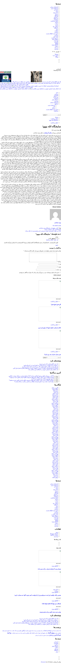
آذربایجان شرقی (54, 7)
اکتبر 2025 (55, 402)
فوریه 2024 (55, 430)
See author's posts (57, 225)
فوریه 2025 (55, 413)
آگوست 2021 (55, 472)
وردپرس (56, 536)
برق (39, 630)
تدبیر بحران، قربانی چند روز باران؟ (52, 354)
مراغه (21, 633)
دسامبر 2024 (55, 416)
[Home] (60, 90)
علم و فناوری (54, 37)
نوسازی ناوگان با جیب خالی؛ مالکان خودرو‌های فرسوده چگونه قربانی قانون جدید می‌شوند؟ (31, 377)
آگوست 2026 (55, 388)
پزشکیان (51, 635)
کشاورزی (44, 635)
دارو (6, 630)
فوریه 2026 (55, 396)
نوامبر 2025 (55, 400)
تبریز (30, 630)
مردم (19, 633)
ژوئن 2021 (55, 474)
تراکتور (23, 630)
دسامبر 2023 (55, 432)
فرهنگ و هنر (55, 39)
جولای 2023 (55, 439)
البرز (54, 106)
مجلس (27, 633)
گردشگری (37, 635)
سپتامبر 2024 (55, 420)
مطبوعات (53, 228)
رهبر (57, 29)
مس (17, 633)
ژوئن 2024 (55, 424)
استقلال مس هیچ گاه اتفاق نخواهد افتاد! (51, 603)
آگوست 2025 (55, 404)
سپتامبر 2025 (55, 403)
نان (11, 633)
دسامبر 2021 (55, 466)
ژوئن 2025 (55, 407)
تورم (18, 630)
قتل (30, 633)
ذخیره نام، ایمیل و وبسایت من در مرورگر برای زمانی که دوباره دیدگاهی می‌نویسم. (39, 272)
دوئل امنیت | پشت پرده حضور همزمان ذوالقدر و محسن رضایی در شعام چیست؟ (33, 381)
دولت (3, 630)
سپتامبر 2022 (55, 453)
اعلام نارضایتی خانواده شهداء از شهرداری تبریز (49, 327)
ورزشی (56, 47)
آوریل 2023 (55, 444)
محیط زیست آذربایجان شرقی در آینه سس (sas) (49, 569)
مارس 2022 (55, 462)
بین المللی (55, 96)
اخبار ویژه (55, 12)
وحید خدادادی (57, 222)
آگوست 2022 (55, 455)
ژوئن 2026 (55, 390)
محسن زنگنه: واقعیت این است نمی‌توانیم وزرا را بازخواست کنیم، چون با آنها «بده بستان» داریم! (38, 595)
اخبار (57, 11)
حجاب (13, 630)
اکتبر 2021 (55, 469)
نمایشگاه (48, 228)
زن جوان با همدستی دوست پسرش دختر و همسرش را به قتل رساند (43, 231)
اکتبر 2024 (55, 418)
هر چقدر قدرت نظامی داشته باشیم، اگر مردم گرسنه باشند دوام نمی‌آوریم (40, 366)
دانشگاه (56, 28)
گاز (41, 635)
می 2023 (56, 442)
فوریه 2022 (55, 463)
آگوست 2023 (55, 438)
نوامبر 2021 (55, 467)
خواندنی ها (55, 26)
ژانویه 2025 (55, 414)
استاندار (49, 630)
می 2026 (56, 392)
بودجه (35, 630)
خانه (57, 92)
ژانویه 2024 (55, 431)
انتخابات (45, 630)
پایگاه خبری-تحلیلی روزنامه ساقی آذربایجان (45, 66)
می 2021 (56, 476)
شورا (39, 633)
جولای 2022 (55, 456)
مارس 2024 (55, 428)
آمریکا (55, 630)
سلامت (56, 30)
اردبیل (56, 14)
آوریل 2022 (55, 460)
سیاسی (56, 35)
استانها (56, 15)
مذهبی (56, 46)
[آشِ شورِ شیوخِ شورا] (50, 297)
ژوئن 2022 (55, 458)
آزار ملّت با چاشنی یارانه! (52, 229)
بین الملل (56, 18)
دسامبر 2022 (55, 449)
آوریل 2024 (55, 427)
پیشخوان (56, 19)
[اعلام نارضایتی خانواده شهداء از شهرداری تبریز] (50, 320)
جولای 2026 (55, 389)
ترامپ (27, 630)
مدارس (24, 633)
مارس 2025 (55, 411)
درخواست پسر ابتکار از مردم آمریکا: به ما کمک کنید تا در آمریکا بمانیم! (41, 365)
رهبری (56, 633)
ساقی (46, 633)
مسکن (14, 633)
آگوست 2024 (55, 421)
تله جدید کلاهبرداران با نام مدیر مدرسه (48, 364)
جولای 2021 (55, 473)
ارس (53, 630)
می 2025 (56, 409)
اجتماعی (56, 9)
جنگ (16, 630)
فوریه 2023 (55, 446)
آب (60, 630)
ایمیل (59, 267)
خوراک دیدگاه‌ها (54, 535)
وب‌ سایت (58, 269)
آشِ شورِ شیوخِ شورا (56, 304)
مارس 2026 (55, 395)
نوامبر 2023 (55, 434)
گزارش (56, 42)
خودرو (8, 630)
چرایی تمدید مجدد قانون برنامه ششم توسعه (50, 612)
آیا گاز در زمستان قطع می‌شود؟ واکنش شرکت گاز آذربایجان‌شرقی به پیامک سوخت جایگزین (31, 376)
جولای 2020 (55, 477)
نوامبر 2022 (55, 451)
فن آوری (56, 40)
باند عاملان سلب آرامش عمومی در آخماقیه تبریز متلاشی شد (15, 88)
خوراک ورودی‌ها (54, 533)
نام (60, 264)
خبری (56, 25)
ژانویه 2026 (55, 397)
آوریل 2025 (55, 410)
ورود (57, 532)
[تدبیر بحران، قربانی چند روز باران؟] (50, 347)
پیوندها (56, 54)
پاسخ (57, 245)
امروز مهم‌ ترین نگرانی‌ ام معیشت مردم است (42, 378)
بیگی (33, 630)
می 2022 (56, 459)
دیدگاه (59, 261)
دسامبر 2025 (55, 399)
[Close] (60, 0)
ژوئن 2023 (55, 441)
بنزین (37, 630)
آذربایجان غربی (54, 8)
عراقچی (36, 633)
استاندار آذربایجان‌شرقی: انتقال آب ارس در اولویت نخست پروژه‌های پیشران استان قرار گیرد (35, 368)
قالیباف (33, 633)
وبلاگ (56, 57)
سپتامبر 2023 (55, 437)
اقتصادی (56, 16)
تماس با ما (55, 55)
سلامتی (56, 32)
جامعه (56, 22)
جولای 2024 (55, 423)
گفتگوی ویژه (55, 44)
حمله (11, 630)
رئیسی (59, 633)
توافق (20, 630)
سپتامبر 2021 (55, 470)
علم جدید (56, 36)
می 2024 (56, 425)
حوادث (56, 23)
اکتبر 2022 (55, 452)
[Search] (60, 113)
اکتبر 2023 (55, 435)
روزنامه (51, 632)
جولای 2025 (55, 406)
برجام (42, 630)
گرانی (40, 635)
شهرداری (43, 633)
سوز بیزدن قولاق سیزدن (52, 33)
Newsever (43, 662)
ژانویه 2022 (55, 465)
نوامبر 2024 (55, 417)
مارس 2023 (55, 445)
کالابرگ (47, 635)
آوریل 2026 (55, 393)
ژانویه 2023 (55, 448)
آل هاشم (57, 630)
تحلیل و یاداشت (54, 21)
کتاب (57, 228)
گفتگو (56, 43)
